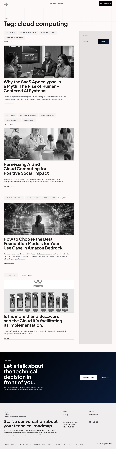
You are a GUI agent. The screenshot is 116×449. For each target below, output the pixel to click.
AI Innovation (10, 32)
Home (45, 4)
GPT (53, 197)
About (69, 4)
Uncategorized (11, 275)
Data (46, 197)
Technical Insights (81, 4)
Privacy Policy (47, 444)
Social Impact (29, 120)
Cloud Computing (47, 115)
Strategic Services (57, 3)
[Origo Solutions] (6, 4)
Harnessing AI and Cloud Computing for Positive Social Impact (26, 169)
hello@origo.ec (68, 415)
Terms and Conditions (75, 444)
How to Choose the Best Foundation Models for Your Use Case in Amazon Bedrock (33, 243)
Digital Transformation (14, 37)
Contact (94, 4)
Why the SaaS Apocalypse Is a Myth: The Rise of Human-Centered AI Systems (32, 86)
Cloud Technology (48, 32)
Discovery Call (105, 3)
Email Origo (105, 377)
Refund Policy (60, 444)
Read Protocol (9, 104)
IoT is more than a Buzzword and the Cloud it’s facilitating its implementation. (33, 320)
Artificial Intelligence (28, 32)
